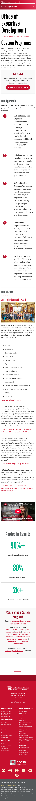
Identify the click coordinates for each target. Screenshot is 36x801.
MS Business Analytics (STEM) (25, 717)
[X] (23, 770)
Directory (3, 743)
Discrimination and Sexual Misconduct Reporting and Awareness (16, 796)
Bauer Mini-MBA (22, 750)
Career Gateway (4, 737)
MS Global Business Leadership (26, 721)
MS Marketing (22, 732)
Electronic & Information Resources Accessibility (22, 794)
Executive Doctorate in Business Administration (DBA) (26, 740)
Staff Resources (4, 748)
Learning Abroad (5, 728)
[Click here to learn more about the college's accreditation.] (18, 762)
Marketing (12, 641)
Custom (17, 36)
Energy (18, 632)
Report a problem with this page (8, 785)
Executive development (9, 36)
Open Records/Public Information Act (10, 791)
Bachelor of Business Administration (5, 714)
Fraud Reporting (22, 787)
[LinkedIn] (10, 770)
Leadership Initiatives (6, 724)
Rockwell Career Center (6, 735)
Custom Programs (23, 754)
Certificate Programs (23, 752)
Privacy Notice (29, 789)
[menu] (33, 6)
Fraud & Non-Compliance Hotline (9, 789)
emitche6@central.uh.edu (14, 651)
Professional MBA (23, 711)
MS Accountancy (23, 715)
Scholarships (4, 722)
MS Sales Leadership (23, 735)
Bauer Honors (4, 726)
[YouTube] (30, 770)
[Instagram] (17, 770)
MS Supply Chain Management (26, 737)
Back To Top (17, 671)
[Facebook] (3, 770)
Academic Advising (5, 716)
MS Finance (21, 719)
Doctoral (21, 743)
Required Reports (5, 794)
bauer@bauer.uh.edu (18, 702)
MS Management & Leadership (26, 730)
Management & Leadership (17, 639)
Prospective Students (6, 711)
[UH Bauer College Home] (9, 6)
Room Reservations (5, 750)
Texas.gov (20, 785)
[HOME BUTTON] (2, 36)
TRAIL (16, 787)
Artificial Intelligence (15, 630)
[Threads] (17, 775)
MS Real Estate (22, 733)
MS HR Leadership (23, 724)
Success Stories (4, 730)
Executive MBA (22, 713)
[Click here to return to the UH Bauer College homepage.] (18, 688)
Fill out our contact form (18, 87)
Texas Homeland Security (7, 787)
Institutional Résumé (25, 791)
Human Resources (23, 637)
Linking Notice (21, 789)
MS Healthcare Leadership (25, 722)
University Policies (5, 798)
